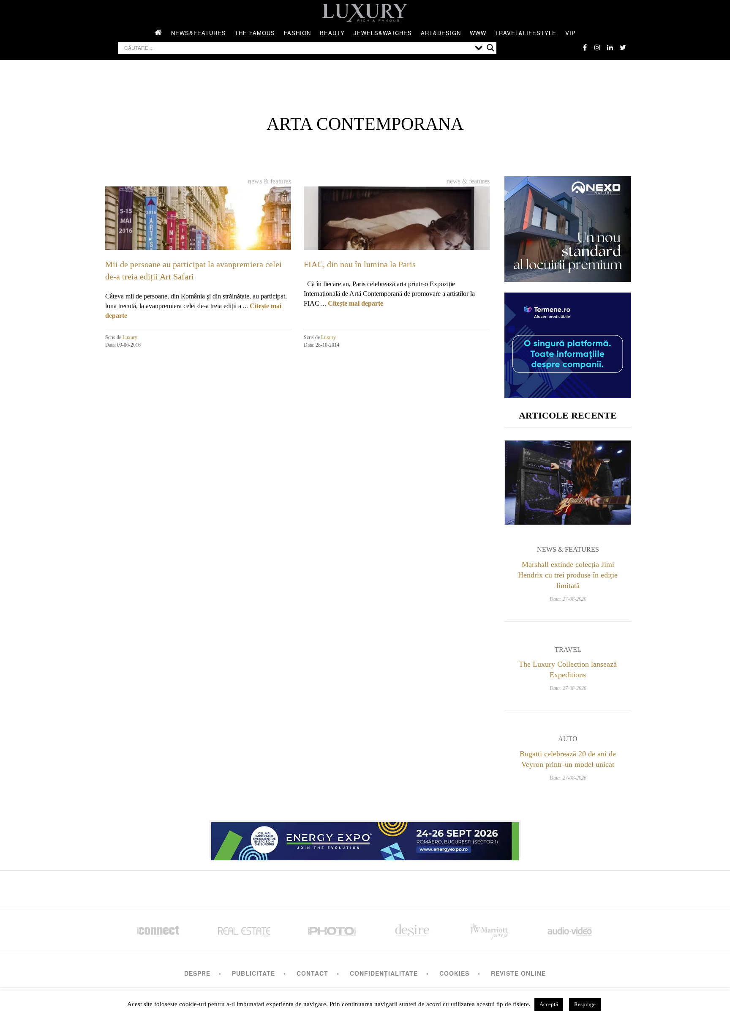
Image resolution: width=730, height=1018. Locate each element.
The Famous (255, 33)
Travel (568, 649)
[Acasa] (158, 33)
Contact (312, 973)
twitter (622, 47)
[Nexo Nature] (567, 279)
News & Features (269, 181)
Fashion (297, 33)
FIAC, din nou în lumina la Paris (360, 264)
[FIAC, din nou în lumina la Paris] (397, 238)
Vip (570, 33)
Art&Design (441, 33)
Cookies (454, 973)
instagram (597, 47)
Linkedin (610, 47)
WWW (478, 33)
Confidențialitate (384, 973)
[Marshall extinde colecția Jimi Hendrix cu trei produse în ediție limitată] (567, 482)
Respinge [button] (585, 1004)
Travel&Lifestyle (525, 33)
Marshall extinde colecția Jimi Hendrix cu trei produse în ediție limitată (568, 575)
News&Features (198, 33)
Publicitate (253, 973)
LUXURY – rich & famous (365, 12)
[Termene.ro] (567, 395)
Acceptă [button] (548, 1004)
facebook (584, 47)
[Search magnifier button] (490, 48)
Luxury (130, 337)
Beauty (332, 33)
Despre (197, 973)
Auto (567, 738)
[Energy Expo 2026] (365, 839)
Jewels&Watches (383, 33)
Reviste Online (518, 973)
